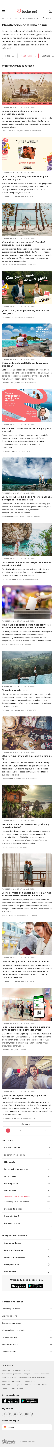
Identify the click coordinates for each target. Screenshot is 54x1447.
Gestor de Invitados (13, 1250)
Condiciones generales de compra (16, 1374)
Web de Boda (10, 1271)
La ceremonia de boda (14, 1155)
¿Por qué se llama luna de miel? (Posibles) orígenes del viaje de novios (23, 243)
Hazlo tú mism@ (11, 1216)
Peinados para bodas (11, 1308)
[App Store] (11, 1403)
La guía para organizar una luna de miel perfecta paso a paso (22, 112)
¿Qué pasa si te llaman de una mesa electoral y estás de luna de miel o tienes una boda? (26, 626)
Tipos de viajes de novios (15, 690)
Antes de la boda (12, 1147)
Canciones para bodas (11, 1323)
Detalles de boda (9, 1337)
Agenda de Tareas (12, 1243)
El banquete (9, 1162)
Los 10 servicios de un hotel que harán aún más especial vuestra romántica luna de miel (26, 894)
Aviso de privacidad (41, 1374)
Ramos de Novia (9, 1351)
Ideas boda (7, 18)
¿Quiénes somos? (24, 1385)
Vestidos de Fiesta (10, 1344)
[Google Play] (29, 1403)
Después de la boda (13, 1209)
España (11, 1427)
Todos (9, 56)
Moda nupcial (10, 1176)
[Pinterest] (15, 1414)
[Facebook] (4, 1414)
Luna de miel (20, 18)
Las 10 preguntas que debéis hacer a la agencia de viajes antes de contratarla (27, 498)
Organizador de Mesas (14, 1257)
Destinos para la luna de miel (16, 1201)
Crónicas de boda (12, 1223)
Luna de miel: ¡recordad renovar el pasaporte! (25, 961)
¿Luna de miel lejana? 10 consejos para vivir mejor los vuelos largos (24, 1097)
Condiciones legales (21, 1370)
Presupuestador (11, 1264)
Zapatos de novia (9, 1316)
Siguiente (25, 1124)
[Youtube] (26, 1414)
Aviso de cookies (9, 1377)
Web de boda (17, 1388)
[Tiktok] (32, 1414)
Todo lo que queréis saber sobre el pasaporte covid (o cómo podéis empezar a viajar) (26, 1028)
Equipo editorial (41, 1385)
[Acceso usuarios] (50, 11)
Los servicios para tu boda (16, 1169)
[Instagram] (21, 1414)
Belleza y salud (11, 1183)
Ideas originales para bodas (13, 1330)
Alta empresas (7, 1385)
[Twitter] (10, 1414)
